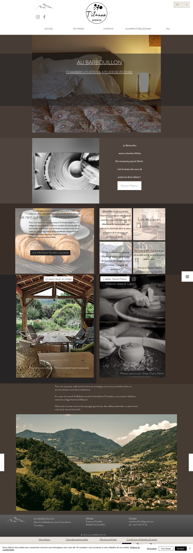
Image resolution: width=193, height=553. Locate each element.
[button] (95, 201)
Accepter (180, 548)
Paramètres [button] (152, 548)
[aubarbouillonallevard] (44, 17)
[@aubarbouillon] (37, 17)
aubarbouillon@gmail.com (141, 521)
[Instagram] (133, 279)
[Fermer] (189, 548)
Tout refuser (166, 548)
